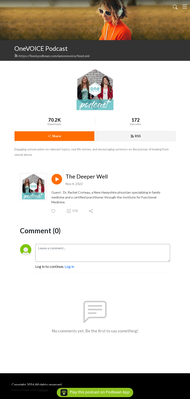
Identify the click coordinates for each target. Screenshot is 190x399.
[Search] (175, 6)
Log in (69, 266)
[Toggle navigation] (184, 6)
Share (56, 136)
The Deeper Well (87, 176)
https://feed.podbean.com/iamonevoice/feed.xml (54, 56)
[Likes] (53, 211)
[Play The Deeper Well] (56, 179)
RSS (138, 136)
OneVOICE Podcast (41, 48)
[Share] (91, 211)
